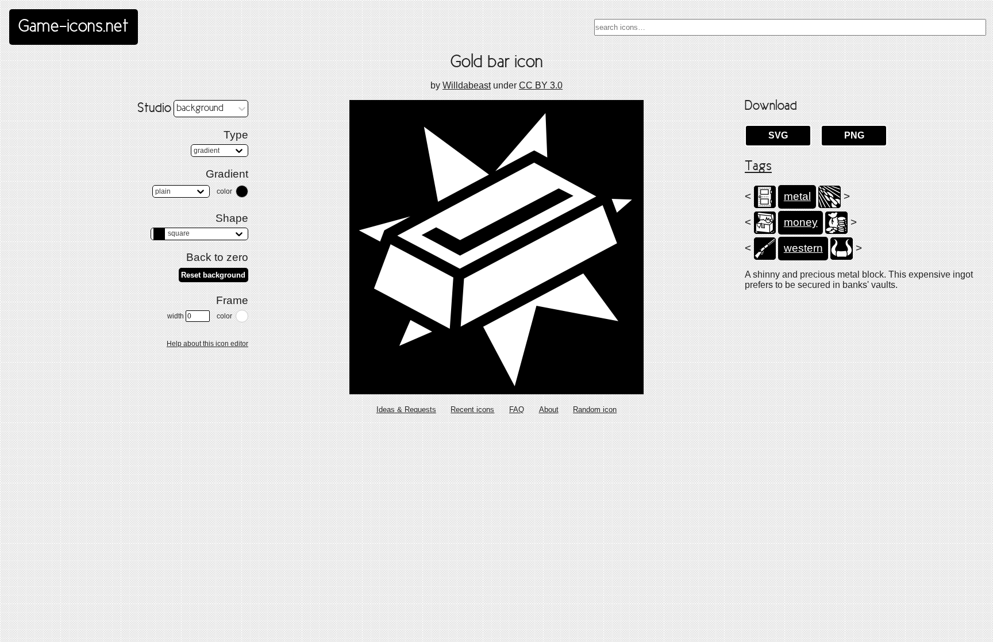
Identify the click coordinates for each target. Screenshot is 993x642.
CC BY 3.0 (541, 85)
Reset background (213, 275)
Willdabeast (466, 85)
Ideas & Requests (406, 409)
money (801, 222)
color (224, 191)
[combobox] (790, 27)
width (175, 316)
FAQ (516, 409)
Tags (758, 166)
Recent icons (472, 409)
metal (797, 196)
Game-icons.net (73, 27)
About (549, 409)
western (803, 248)
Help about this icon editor (207, 344)
